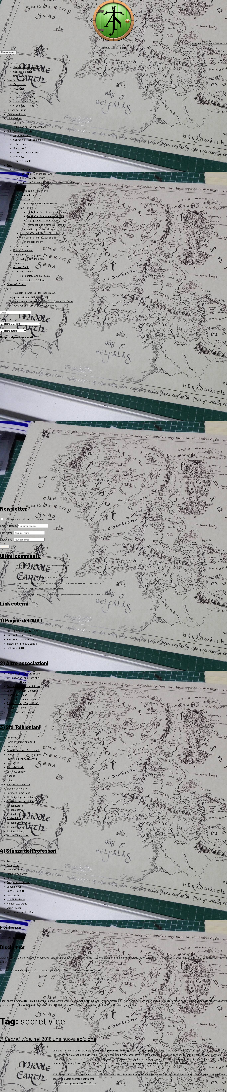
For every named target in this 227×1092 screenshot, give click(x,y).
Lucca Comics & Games (26, 101)
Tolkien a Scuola (22, 160)
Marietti (11, 780)
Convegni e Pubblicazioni (27, 139)
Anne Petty (13, 860)
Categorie (5, 319)
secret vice (59, 1078)
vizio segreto (73, 1078)
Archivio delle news (105, 1074)
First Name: (6, 532)
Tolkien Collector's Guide (20, 801)
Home (10, 58)
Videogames (20, 254)
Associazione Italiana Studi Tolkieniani (205, 43)
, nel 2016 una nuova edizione (48, 1038)
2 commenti (87, 1078)
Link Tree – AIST (15, 647)
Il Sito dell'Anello (15, 767)
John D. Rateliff (15, 890)
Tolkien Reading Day (24, 97)
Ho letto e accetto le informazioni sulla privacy (29, 518)
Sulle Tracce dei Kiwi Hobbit (42, 203)
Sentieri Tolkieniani (17, 694)
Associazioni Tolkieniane (34, 190)
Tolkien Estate (15, 805)
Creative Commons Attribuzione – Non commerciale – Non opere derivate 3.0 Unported (111, 1000)
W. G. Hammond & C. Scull (21, 911)
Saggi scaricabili (22, 135)
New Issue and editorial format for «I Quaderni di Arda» (43, 301)
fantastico (186, 1074)
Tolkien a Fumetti (23, 245)
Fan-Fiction (26, 207)
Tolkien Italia (14, 814)
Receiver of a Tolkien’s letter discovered (35, 305)
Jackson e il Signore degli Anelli (37, 173)
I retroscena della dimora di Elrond (45, 224)
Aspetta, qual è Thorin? (33, 177)
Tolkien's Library (16, 831)
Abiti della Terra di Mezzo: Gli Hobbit (39, 233)
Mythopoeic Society (18, 681)
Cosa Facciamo (15, 80)
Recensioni (19, 148)
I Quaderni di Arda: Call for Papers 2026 (34, 292)
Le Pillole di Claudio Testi (27, 152)
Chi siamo (12, 62)
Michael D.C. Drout (17, 903)
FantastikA (19, 84)
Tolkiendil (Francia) (17, 707)
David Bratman (15, 869)
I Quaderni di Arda (16, 114)
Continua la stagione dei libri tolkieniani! (51, 565)
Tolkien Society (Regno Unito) (23, 703)
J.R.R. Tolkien (14, 118)
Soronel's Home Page (18, 792)
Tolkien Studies (15, 826)
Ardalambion (14, 737)
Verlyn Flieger (14, 907)
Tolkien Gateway (16, 809)
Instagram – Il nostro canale (22, 643)
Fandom (17, 186)
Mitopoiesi (19, 88)
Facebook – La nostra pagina (22, 639)
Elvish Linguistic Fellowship (22, 758)
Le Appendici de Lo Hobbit (41, 220)
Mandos (11, 775)
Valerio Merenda (23, 565)
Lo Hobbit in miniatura (32, 280)
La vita (17, 122)
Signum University (17, 788)
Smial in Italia (27, 194)
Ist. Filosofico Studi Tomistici (23, 677)
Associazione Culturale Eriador (24, 673)
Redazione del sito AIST (26, 67)
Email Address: (8, 525)
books (159, 1074)
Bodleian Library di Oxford (21, 741)
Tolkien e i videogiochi (32, 258)
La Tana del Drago (16, 109)
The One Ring (27, 271)
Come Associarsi (22, 75)
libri (119, 1074)
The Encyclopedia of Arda (21, 796)
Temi (9, 165)
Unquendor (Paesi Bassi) (20, 711)
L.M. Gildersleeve (16, 899)
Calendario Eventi (16, 284)
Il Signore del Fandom (31, 241)
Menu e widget (8, 52)
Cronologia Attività (23, 105)
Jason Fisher (14, 886)
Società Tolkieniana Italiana (22, 699)
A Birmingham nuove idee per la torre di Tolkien (47, 577)
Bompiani (12, 745)
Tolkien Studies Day (24, 92)
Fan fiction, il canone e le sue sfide (45, 216)
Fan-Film (25, 199)
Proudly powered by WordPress (78, 1083)
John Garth (13, 895)
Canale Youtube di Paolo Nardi (23, 750)
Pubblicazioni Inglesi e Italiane (29, 126)
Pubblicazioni (129, 1074)
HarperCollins (14, 763)
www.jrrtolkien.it (9, 957)
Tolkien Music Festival (19, 822)
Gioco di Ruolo (21, 267)
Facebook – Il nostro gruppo (22, 635)
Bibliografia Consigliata (19, 131)
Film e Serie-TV (21, 169)
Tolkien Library (15, 818)
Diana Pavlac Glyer (17, 873)
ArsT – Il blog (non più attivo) (22, 630)
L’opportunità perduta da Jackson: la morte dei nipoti (49, 182)
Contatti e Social (22, 71)
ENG (9, 288)
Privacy (57, 1083)
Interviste (18, 156)
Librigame (18, 262)
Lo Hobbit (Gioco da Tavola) (35, 275)
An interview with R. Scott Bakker (32, 297)
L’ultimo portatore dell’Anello (42, 229)
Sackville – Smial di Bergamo (22, 690)
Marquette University (18, 784)
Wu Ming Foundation (18, 835)
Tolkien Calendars (23, 250)
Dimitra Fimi (13, 878)
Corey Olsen (13, 865)
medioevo (220, 1074)
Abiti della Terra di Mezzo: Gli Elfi (38, 237)
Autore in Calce (85, 1074)
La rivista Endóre (16, 771)
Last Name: (6, 539)
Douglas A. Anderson (18, 882)
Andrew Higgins (146, 1074)
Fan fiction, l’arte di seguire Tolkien (46, 211)
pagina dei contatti (46, 1005)
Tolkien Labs (20, 143)
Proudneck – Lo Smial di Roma (23, 686)
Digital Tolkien (14, 754)
